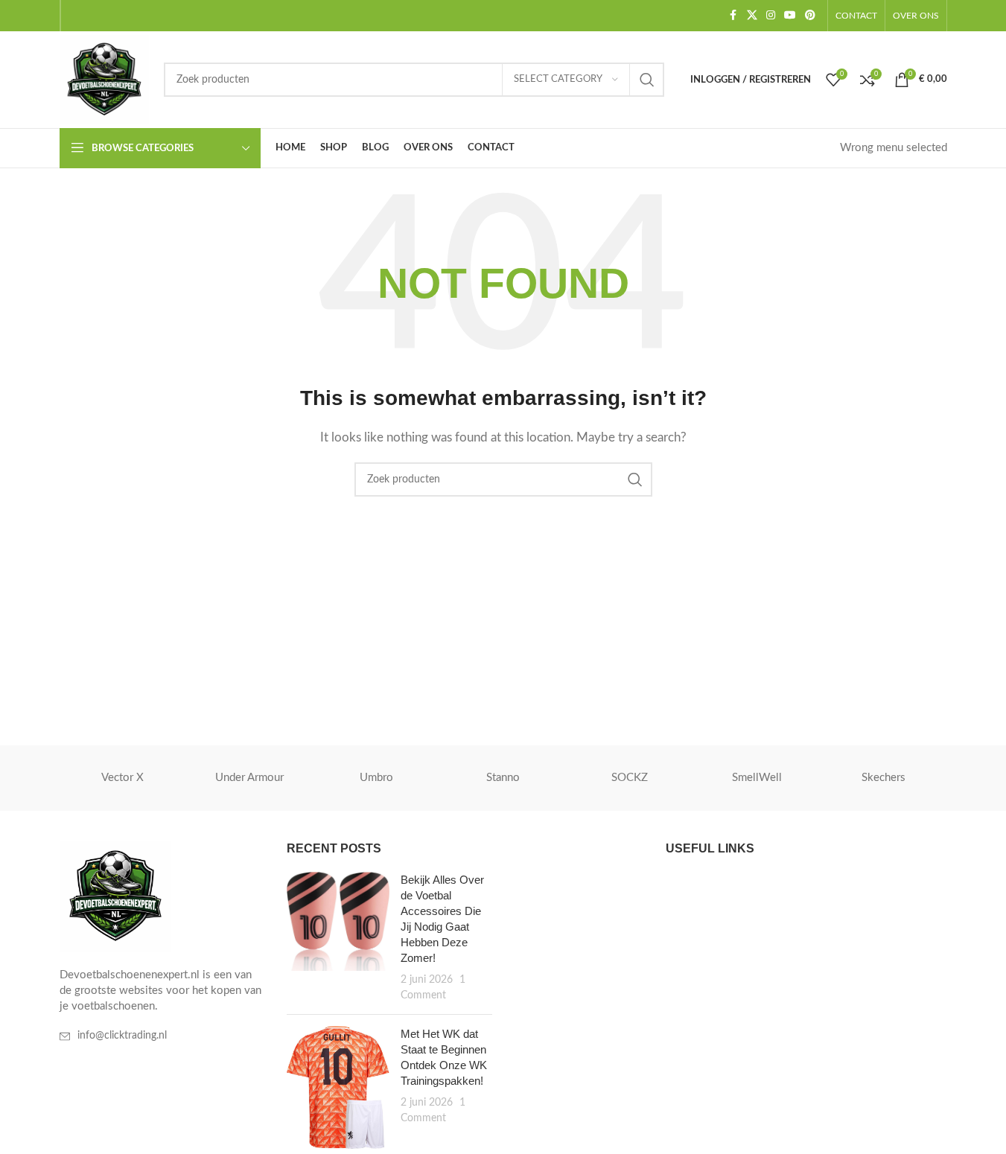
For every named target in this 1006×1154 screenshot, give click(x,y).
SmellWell (757, 777)
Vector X (122, 777)
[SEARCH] (647, 80)
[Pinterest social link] (810, 15)
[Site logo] (104, 79)
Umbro (376, 777)
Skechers (883, 777)
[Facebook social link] (733, 15)
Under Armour (249, 777)
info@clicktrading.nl (122, 1035)
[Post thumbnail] (338, 937)
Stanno (503, 777)
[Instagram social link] (771, 15)
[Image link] (115, 896)
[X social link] (752, 15)
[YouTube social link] (790, 15)
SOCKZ (629, 777)
